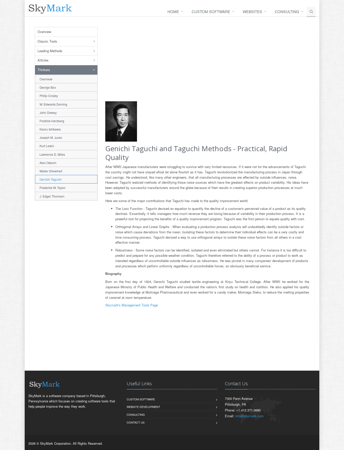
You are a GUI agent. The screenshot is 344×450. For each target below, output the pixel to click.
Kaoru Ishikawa (50, 129)
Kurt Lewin (47, 146)
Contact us (136, 422)
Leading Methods (50, 50)
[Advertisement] (66, 281)
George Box (48, 87)
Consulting (287, 11)
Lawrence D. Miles (52, 154)
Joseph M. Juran (51, 137)
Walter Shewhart (51, 171)
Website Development (143, 407)
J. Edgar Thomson (52, 196)
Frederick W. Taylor (52, 187)
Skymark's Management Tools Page (131, 305)
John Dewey (48, 112)
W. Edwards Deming (53, 104)
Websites (252, 11)
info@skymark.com (249, 415)
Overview (44, 31)
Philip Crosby (49, 95)
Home (173, 11)
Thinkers (44, 69)
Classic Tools (47, 41)
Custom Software (211, 11)
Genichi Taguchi (51, 179)
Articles (43, 60)
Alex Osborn (48, 162)
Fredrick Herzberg (52, 121)
